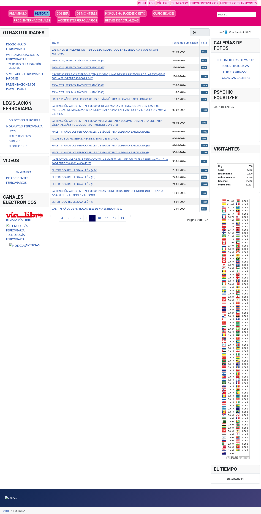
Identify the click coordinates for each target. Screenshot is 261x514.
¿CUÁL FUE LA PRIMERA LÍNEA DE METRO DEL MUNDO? (85, 138)
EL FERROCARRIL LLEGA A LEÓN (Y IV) (74, 170)
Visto (204, 42)
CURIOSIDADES (164, 13)
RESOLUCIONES (18, 146)
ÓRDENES (14, 141)
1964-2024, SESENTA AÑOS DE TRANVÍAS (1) (78, 92)
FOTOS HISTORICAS (235, 66)
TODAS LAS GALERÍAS (235, 78)
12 (114, 218)
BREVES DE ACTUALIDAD (122, 20)
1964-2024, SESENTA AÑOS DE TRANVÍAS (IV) (78, 60)
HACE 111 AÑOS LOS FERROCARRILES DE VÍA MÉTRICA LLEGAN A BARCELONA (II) (100, 145)
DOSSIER (62, 13)
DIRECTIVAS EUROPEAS (24, 120)
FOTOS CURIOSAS (235, 72)
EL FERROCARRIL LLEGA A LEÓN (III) (73, 177)
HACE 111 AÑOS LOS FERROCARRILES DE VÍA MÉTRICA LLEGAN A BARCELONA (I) (100, 152)
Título (55, 42)
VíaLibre (163, 3)
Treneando (179, 3)
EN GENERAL (24, 172)
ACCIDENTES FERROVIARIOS (77, 20)
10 (99, 218)
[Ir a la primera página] (52, 216)
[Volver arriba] (256, 509)
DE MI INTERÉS (87, 13)
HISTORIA (41, 13)
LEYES (12, 131)
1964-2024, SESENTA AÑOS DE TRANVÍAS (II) (78, 85)
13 (122, 218)
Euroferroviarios (204, 3)
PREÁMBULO (18, 13)
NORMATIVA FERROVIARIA (24, 126)
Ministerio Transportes (238, 3)
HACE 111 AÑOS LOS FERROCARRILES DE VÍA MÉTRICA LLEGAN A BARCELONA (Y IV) (102, 99)
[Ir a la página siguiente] (128, 216)
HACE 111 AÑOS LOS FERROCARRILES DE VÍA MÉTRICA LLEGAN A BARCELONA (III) (101, 131)
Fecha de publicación (185, 42)
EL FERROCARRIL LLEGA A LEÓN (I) (72, 201)
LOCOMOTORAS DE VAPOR (235, 60)
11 (106, 218)
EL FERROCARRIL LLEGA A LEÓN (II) (73, 184)
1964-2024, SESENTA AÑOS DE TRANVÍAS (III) (78, 67)
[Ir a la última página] (132, 216)
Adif (152, 3)
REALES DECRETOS (20, 136)
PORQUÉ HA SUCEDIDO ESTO (125, 13)
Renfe (142, 3)
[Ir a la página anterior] (57, 216)
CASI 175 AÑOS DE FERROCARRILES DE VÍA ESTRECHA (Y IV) (87, 208)
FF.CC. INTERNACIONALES (32, 20)
